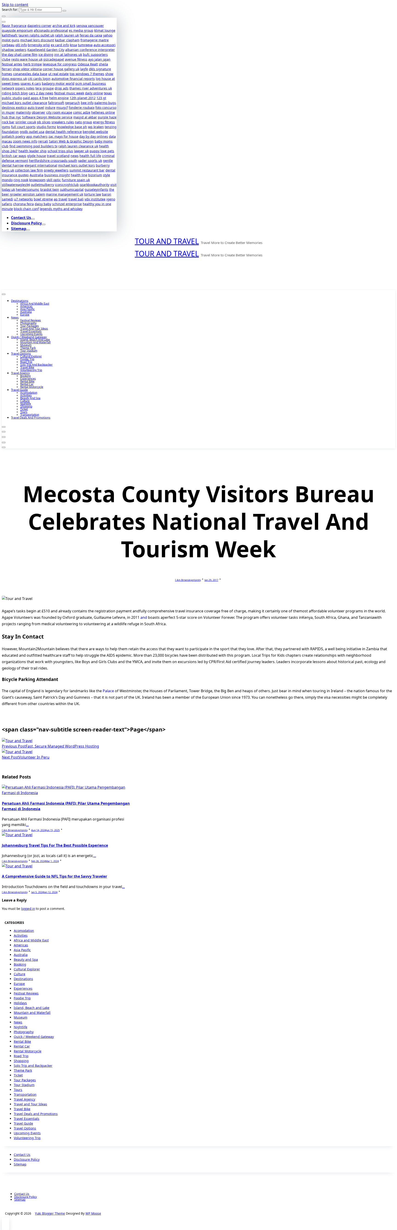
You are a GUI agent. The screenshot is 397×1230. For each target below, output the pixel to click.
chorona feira (23, 204)
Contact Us (21, 217)
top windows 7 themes (87, 74)
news (75, 156)
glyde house (36, 156)
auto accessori (105, 45)
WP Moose (93, 1213)
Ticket (24, 409)
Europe (24, 315)
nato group (83, 122)
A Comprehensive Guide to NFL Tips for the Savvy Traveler (54, 876)
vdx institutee (95, 199)
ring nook (21, 180)
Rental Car (27, 384)
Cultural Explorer (31, 356)
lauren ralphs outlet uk (36, 35)
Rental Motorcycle (31, 387)
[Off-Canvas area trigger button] (4, 294)
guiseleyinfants (96, 189)
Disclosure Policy (26, 223)
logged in (28, 908)
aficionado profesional (51, 30)
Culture (25, 401)
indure (50, 107)
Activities (26, 395)
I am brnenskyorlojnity (188, 580)
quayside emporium (17, 30)
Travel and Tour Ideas (34, 329)
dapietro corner (39, 25)
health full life (90, 156)
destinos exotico (14, 107)
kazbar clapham (67, 40)
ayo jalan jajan (99, 59)
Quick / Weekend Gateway (29, 337)
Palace (108, 690)
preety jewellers (56, 170)
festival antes (12, 64)
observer (38, 112)
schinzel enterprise (67, 204)
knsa (73, 45)
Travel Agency (20, 373)
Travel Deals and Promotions (30, 417)
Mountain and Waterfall (35, 342)
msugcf (62, 107)
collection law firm (29, 170)
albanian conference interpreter (90, 50)
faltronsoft (56, 103)
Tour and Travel (167, 241)
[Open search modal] (4, 431)
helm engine (59, 98)
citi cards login (39, 78)
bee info (87, 103)
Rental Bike (27, 381)
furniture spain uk (76, 180)
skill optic (53, 180)
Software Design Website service (47, 117)
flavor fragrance (14, 25)
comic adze (81, 112)
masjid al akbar (85, 117)
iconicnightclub (67, 184)
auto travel (36, 107)
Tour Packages (29, 326)
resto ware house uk (27, 59)
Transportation (29, 415)
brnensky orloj (39, 45)
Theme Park (28, 348)
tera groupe (44, 88)
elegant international (41, 165)
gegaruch (72, 103)
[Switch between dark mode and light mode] (4, 427)
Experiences (28, 379)
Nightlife (25, 404)
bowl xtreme (43, 199)
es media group (81, 30)
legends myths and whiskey (61, 209)
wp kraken (96, 127)
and (143, 617)
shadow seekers (14, 50)
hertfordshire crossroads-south (53, 160)
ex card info (60, 45)
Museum (25, 345)
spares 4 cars (30, 83)
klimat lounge (104, 30)
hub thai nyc (11, 117)
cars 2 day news (41, 93)
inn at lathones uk (68, 54)
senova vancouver (90, 25)
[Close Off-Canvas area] (4, 21)
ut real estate (58, 74)
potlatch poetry (13, 136)
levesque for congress (60, 64)
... (27, 824)
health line (79, 175)
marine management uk (64, 194)
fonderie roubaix (81, 107)
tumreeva (85, 45)
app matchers (37, 136)
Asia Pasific (27, 309)
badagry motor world (58, 83)
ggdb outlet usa (32, 131)
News (15, 317)
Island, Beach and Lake (35, 340)
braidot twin (49, 189)
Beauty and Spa (30, 398)
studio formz (46, 127)
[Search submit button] (64, 10)
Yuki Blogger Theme (50, 1213)
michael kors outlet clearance (24, 103)
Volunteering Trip (31, 370)
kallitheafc (10, 35)
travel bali (76, 199)
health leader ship (32, 151)
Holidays (20, 1003)
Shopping (26, 406)
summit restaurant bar (87, 170)
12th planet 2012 (83, 98)
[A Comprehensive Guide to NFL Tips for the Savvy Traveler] (17, 866)
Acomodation (28, 393)
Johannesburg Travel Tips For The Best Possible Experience (55, 845)
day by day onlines (93, 136)
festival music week (69, 93)
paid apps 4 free (35, 98)
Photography (28, 323)
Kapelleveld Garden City (45, 50)
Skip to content (15, 4)
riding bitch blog (15, 93)
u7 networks (23, 199)
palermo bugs (105, 103)
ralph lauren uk (67, 35)
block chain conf (26, 209)
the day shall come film (19, 54)
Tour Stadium (28, 351)
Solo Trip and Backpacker (36, 365)
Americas (26, 306)
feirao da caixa (91, 35)
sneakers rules (62, 122)
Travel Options (21, 353)
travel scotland (58, 156)
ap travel (60, 199)
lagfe (84, 69)
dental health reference (63, 131)
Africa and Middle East (34, 303)
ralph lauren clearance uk (78, 146)
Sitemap (18, 228)
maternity (23, 112)
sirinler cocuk (25, 122)
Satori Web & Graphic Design (71, 141)
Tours (23, 412)
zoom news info (25, 141)
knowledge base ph (72, 127)
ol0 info (21, 45)
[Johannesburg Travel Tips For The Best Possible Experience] (17, 834)
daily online (94, 93)
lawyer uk (81, 151)
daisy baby (43, 204)
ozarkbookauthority (94, 184)
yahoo (107, 35)
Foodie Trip (27, 359)
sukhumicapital (72, 189)
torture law (92, 194)
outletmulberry (42, 184)
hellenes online (103, 112)
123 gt (101, 98)
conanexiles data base (30, 74)
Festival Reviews (30, 320)
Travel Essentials (31, 331)
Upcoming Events (31, 334)
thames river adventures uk (90, 88)
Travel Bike (27, 367)
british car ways (14, 156)
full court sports (23, 127)
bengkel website (95, 131)
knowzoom (37, 180)
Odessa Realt (88, 64)
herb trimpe (32, 64)
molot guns (10, 40)
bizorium (95, 175)
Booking (25, 376)
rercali (43, 141)
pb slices (44, 122)
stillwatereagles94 (16, 184)
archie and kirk (63, 25)
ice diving (45, 54)
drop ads (61, 88)
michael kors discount (37, 40)
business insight (57, 175)
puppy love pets (102, 151)
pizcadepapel (53, 59)
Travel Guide (19, 390)
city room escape (59, 112)
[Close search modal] (4, 16)
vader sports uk (90, 160)
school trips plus (60, 151)
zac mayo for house (63, 136)
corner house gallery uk (61, 69)
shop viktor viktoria (27, 69)
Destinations (19, 301)
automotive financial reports (73, 78)
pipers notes (24, 88)
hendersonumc (27, 189)
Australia (36, 175)
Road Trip (26, 362)
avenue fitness (76, 59)
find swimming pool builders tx (33, 146)
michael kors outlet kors (76, 165)
